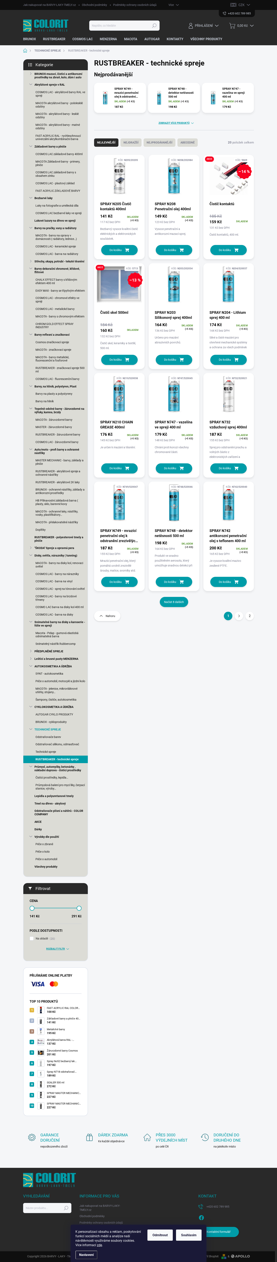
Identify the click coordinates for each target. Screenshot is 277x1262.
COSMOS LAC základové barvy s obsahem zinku (55, 174)
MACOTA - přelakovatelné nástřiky (56, 522)
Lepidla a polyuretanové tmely (54, 796)
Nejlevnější (106, 142)
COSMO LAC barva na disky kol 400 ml (59, 607)
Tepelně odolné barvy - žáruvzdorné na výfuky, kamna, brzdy (59, 410)
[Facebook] (201, 1217)
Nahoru (110, 616)
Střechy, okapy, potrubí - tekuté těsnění (59, 261)
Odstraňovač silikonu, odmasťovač (57, 744)
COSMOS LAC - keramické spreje (55, 246)
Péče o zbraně (44, 844)
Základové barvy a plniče (50, 146)
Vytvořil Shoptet (209, 1256)
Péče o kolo (42, 851)
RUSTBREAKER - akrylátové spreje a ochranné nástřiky (57, 473)
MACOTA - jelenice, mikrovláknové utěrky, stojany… (56, 690)
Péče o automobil (46, 859)
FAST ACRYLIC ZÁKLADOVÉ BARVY (57, 190)
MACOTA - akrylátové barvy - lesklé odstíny (57, 115)
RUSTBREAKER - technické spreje (57, 759)
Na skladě (45, 938)
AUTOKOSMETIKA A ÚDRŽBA (53, 666)
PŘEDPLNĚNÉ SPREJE (48, 651)
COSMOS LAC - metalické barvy (55, 309)
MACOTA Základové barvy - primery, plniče (57, 163)
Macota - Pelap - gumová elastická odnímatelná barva (56, 634)
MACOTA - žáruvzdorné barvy (53, 419)
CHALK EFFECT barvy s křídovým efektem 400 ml (56, 281)
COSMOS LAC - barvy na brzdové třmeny (56, 598)
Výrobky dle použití (46, 836)
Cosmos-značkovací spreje (52, 342)
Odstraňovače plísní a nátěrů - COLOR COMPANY (58, 812)
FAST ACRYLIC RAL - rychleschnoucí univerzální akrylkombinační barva (58, 137)
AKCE (38, 821)
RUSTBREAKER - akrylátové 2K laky (57, 482)
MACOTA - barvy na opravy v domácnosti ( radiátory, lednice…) (56, 237)
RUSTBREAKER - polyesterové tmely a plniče (58, 539)
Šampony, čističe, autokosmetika (55, 699)
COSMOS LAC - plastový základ (55, 183)
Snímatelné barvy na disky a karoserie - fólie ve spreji (59, 623)
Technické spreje (45, 751)
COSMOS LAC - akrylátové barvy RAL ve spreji (60, 94)
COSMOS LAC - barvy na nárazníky (57, 574)
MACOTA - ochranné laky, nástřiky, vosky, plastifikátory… (56, 513)
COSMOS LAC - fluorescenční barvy (57, 379)
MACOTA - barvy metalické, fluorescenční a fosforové (52, 359)
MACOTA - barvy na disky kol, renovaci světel (59, 564)
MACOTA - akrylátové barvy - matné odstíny (57, 126)
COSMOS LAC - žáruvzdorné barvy (56, 442)
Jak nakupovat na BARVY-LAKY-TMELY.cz (49, 4)
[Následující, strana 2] (239, 616)
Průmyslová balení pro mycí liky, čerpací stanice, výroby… (60, 786)
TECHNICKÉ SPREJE (47, 729)
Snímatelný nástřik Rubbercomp (55, 643)
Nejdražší (130, 142)
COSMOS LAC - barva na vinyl (53, 581)
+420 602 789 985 (217, 1206)
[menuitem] (31, 39)
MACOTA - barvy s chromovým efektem (59, 316)
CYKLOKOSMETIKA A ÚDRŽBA (53, 707)
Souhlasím (188, 1235)
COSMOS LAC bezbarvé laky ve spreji (58, 213)
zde (99, 1245)
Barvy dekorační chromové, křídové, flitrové (57, 270)
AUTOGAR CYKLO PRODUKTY (54, 714)
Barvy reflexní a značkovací (52, 334)
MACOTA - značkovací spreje (53, 349)
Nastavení (86, 1255)
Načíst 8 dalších (174, 602)
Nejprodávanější (159, 142)
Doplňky (40, 529)
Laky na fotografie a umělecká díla (56, 205)
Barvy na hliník (44, 401)
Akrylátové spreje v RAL (49, 84)
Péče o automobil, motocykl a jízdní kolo (60, 681)
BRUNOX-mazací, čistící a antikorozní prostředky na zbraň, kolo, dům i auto (58, 75)
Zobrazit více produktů (174, 123)
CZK (241, 5)
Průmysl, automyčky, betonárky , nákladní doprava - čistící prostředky (57, 768)
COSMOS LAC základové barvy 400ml (59, 154)
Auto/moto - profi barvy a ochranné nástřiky (56, 451)
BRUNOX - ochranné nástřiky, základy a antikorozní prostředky (60, 491)
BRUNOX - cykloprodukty (51, 722)
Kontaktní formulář (219, 1231)
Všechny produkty (45, 866)
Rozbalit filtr (55, 948)
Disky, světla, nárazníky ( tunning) (55, 555)
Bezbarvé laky (43, 198)
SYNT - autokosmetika (49, 673)
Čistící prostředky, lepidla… (51, 777)
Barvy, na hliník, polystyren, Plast (55, 386)
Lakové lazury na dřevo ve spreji (55, 220)
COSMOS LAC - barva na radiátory (56, 254)
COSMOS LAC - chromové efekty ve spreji (57, 299)
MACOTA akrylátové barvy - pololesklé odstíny (59, 104)
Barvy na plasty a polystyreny (53, 393)
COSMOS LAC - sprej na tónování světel (60, 588)
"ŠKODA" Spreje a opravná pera (54, 548)
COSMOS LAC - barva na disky (54, 614)
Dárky (38, 829)
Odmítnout (160, 1235)
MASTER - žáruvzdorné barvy (53, 427)
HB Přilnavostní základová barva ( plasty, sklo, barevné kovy (56, 502)
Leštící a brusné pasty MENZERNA (56, 658)
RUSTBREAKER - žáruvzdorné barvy (57, 434)
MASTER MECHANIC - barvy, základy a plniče (59, 462)
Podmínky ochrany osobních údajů (135, 4)
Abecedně (187, 142)
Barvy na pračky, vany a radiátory (55, 228)
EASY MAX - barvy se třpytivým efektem (60, 290)
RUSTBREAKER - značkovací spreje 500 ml (60, 369)
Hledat (154, 25)
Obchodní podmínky (94, 4)
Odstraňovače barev (48, 737)
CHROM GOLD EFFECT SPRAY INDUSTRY (54, 325)
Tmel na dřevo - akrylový (50, 803)
